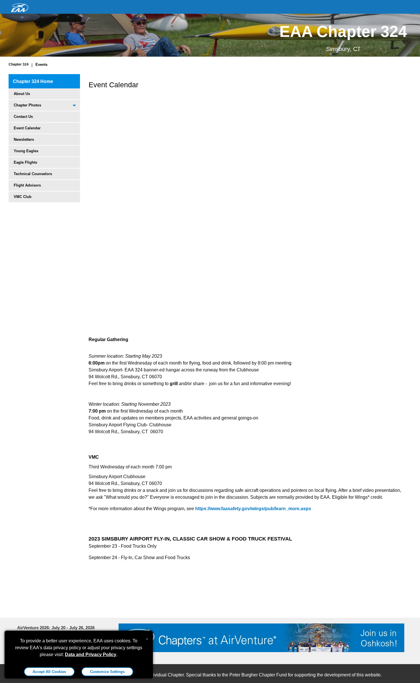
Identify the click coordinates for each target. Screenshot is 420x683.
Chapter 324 (19, 64)
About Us (22, 94)
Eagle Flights (25, 162)
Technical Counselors (33, 174)
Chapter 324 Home (33, 81)
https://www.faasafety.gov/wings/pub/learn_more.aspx (253, 508)
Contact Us (23, 116)
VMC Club (22, 197)
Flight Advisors (27, 185)
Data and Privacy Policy (90, 654)
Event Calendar (27, 128)
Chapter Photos (27, 105)
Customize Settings (107, 672)
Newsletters (24, 139)
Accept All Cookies (49, 672)
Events (41, 64)
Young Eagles (26, 151)
